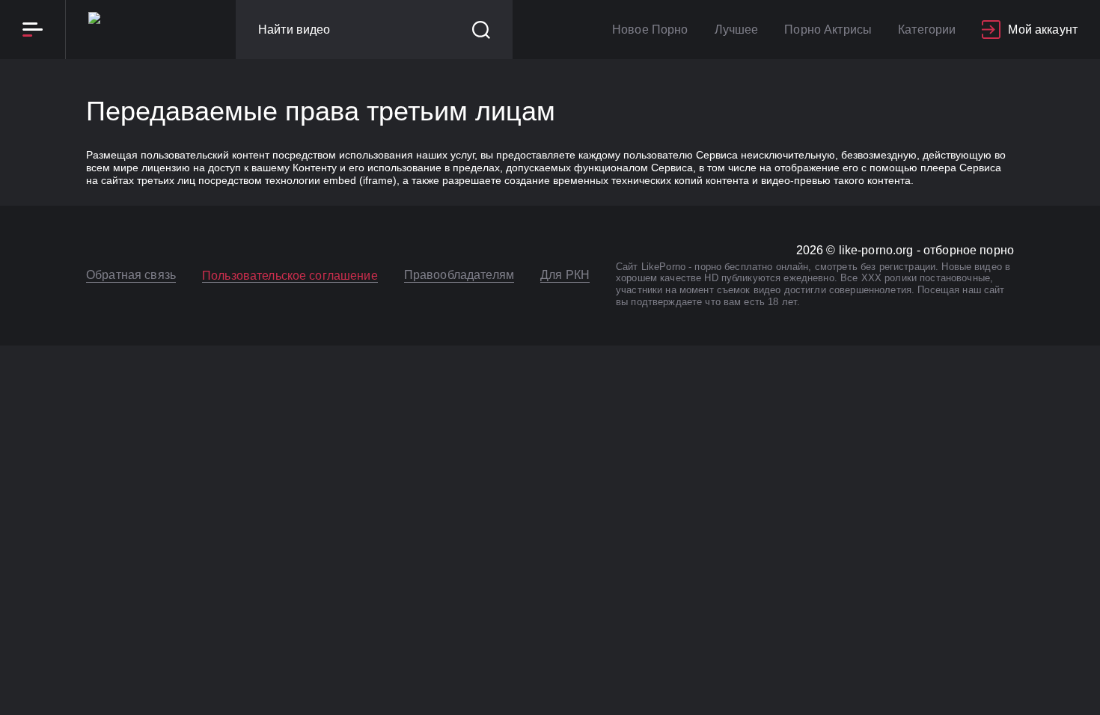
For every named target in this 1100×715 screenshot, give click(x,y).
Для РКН (565, 274)
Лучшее (737, 29)
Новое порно (650, 29)
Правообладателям (459, 274)
